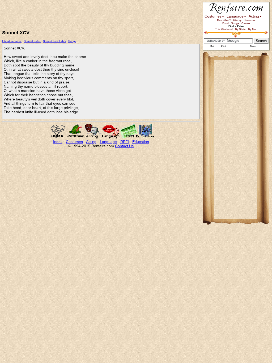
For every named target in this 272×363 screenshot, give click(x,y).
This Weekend (224, 29)
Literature (250, 20)
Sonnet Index (32, 41)
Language (108, 142)
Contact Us (124, 146)
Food (225, 23)
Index (57, 142)
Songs (72, 41)
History (237, 20)
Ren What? (224, 20)
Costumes (74, 142)
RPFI (124, 142)
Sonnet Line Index (54, 41)
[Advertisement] (99, 14)
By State (240, 29)
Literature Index (12, 41)
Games (245, 23)
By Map (252, 29)
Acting (91, 142)
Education (140, 142)
